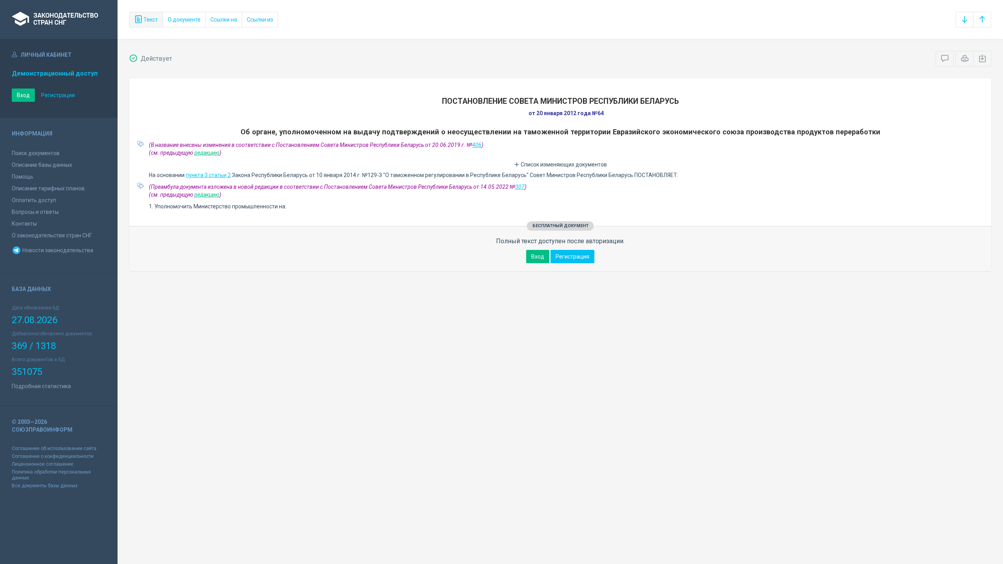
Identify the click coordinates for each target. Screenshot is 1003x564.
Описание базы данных (42, 165)
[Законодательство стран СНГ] (59, 19)
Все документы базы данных (45, 485)
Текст (150, 19)
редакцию (206, 153)
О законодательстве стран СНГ (52, 235)
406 (477, 145)
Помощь (22, 177)
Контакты (24, 224)
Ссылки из (260, 19)
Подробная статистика (41, 386)
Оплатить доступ (34, 200)
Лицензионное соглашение (42, 464)
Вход (23, 95)
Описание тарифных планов (48, 188)
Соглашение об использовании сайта (54, 448)
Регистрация (58, 95)
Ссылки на (223, 19)
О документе (184, 19)
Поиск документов (36, 153)
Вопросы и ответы (35, 212)
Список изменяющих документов (563, 164)
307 (520, 187)
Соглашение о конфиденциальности (53, 456)
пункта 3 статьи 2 (208, 175)
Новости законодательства (57, 250)
